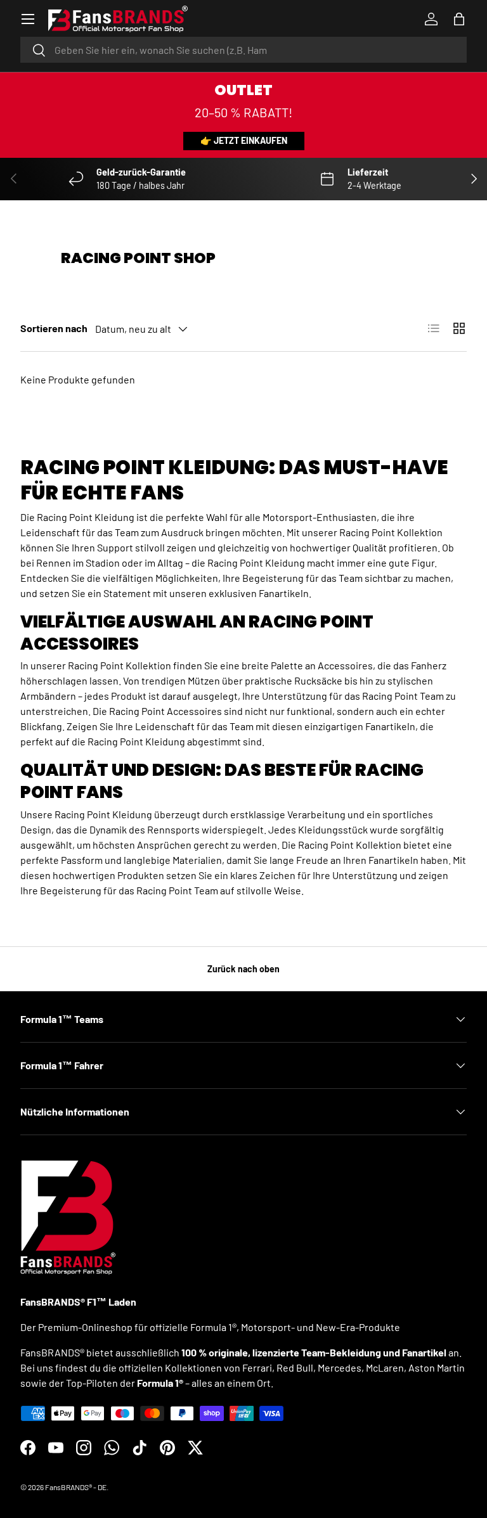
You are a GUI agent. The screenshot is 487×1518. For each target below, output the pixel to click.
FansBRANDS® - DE (76, 1487)
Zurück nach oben (243, 968)
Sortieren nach (54, 328)
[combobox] (243, 50)
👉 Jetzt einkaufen (243, 140)
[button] (459, 19)
